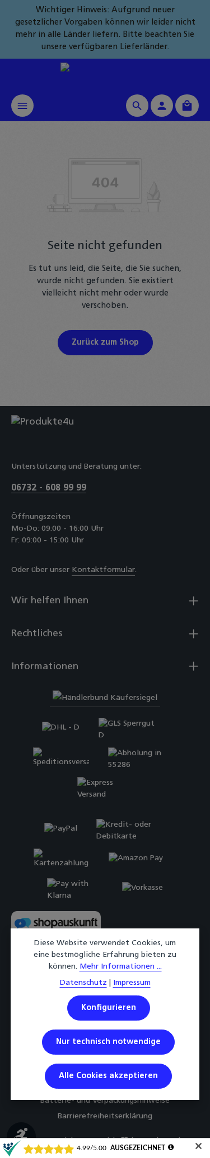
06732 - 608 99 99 (48, 488)
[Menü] (22, 105)
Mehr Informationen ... (121, 966)
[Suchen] (137, 105)
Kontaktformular (103, 570)
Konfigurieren (108, 1008)
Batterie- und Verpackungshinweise (105, 1101)
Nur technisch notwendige (108, 1042)
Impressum (132, 983)
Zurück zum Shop (105, 343)
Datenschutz (83, 983)
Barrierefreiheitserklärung (105, 1116)
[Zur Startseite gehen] (105, 74)
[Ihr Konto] (162, 105)
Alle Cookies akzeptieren (108, 1076)
